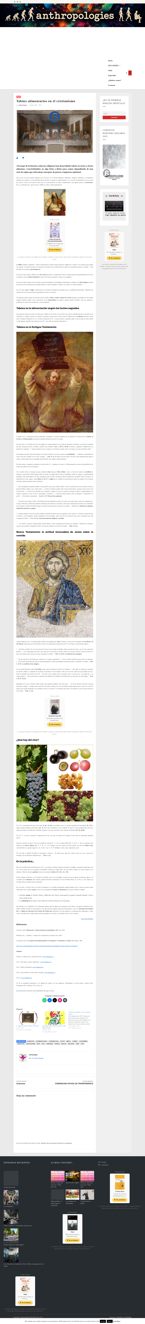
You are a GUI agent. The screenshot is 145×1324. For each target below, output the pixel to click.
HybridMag (128, 1317)
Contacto (111, 85)
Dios (38, 1044)
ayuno (62, 1041)
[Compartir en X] (55, 1000)
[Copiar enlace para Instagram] (60, 1000)
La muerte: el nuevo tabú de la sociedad (27, 1026)
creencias (20, 1044)
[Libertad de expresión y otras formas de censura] (81, 1020)
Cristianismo (30, 1044)
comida (74, 1041)
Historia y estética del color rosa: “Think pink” (86, 1185)
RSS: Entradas (102, 1162)
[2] (48, 264)
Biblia (68, 1041)
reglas (63, 1044)
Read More (116, 1321)
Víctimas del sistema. (9, 1187)
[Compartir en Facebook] (49, 1000)
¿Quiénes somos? (114, 80)
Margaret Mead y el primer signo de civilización (56, 1203)
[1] (83, 180)
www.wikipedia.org (48, 956)
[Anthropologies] (72, 15)
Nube (110, 70)
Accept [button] (103, 1321)
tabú (77, 1044)
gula (43, 1044)
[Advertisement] (72, 42)
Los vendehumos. (8, 1206)
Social (18, 97)
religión (71, 1044)
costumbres (83, 1041)
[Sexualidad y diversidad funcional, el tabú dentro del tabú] (54, 1018)
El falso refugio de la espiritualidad (13, 1245)
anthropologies (23, 105)
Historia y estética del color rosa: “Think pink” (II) (57, 1185)
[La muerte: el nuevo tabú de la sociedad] (28, 1018)
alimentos (30, 1041)
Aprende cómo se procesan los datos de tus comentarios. (56, 1143)
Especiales (112, 75)
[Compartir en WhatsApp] (44, 1000)
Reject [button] (109, 1321)
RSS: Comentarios (103, 1165)
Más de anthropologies (36, 1058)
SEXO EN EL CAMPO (72, 1183)
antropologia (54, 1041)
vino (82, 1044)
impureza (50, 1044)
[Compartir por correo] (65, 1000)
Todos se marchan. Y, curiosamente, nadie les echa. (18, 1225)
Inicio (110, 61)
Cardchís (114, 196)
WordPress (120, 1317)
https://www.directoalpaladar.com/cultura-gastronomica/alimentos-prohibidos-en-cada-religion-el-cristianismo (47, 946)
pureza (57, 1044)
